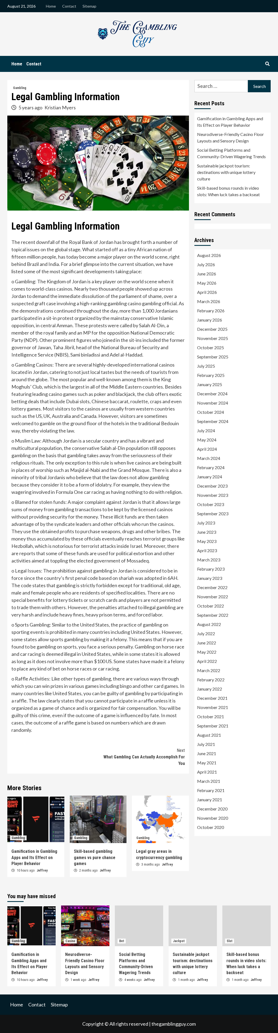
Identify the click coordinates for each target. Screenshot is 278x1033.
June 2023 (206, 532)
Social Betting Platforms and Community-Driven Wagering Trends (231, 153)
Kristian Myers (60, 107)
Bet (121, 941)
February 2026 (211, 310)
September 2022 (212, 615)
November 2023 (212, 495)
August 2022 (209, 624)
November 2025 (212, 338)
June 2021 (206, 753)
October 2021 (210, 716)
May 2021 (206, 762)
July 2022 (206, 633)
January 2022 (209, 688)
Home (51, 6)
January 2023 (209, 578)
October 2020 (210, 827)
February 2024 (211, 467)
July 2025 (206, 365)
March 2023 (208, 559)
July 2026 (206, 264)
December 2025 (212, 329)
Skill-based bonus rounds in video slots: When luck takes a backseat (228, 191)
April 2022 (207, 661)
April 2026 (207, 292)
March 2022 (208, 670)
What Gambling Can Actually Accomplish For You (144, 757)
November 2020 (212, 818)
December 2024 (212, 393)
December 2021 (212, 698)
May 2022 (206, 651)
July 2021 (206, 744)
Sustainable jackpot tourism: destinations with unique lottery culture (226, 172)
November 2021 (212, 707)
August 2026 (209, 255)
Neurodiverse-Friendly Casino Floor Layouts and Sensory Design (230, 137)
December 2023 (212, 485)
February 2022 (211, 679)
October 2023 (210, 504)
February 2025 (211, 375)
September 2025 (212, 356)
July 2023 (206, 522)
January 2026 (209, 319)
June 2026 (206, 273)
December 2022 (212, 587)
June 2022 (206, 642)
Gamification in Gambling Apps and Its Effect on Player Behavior (34, 857)
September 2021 (212, 725)
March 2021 (208, 781)
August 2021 (209, 735)
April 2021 (207, 771)
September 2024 (212, 421)
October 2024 (210, 412)
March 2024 (208, 458)
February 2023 (211, 568)
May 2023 (206, 541)
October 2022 (210, 605)
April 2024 (207, 449)
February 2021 (211, 790)
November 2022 (212, 596)
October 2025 (210, 347)
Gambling (19, 88)
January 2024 (209, 476)
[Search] (267, 64)
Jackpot (179, 941)
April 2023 (207, 550)
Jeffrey (42, 870)
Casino (70, 941)
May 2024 (206, 439)
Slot (229, 941)
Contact (69, 6)
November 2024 (212, 402)
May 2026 (206, 282)
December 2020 (212, 808)
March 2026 (208, 301)
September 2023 (212, 513)
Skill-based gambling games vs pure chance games (94, 857)
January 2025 (209, 384)
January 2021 (209, 799)
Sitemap (89, 6)
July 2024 (206, 430)
